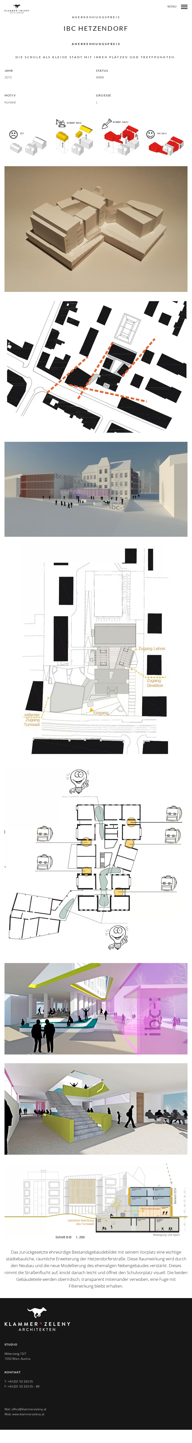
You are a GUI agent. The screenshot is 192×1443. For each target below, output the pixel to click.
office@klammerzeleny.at (29, 1409)
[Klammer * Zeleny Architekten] (17, 9)
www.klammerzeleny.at (28, 1414)
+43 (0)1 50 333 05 (20, 1381)
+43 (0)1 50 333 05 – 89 (24, 1386)
